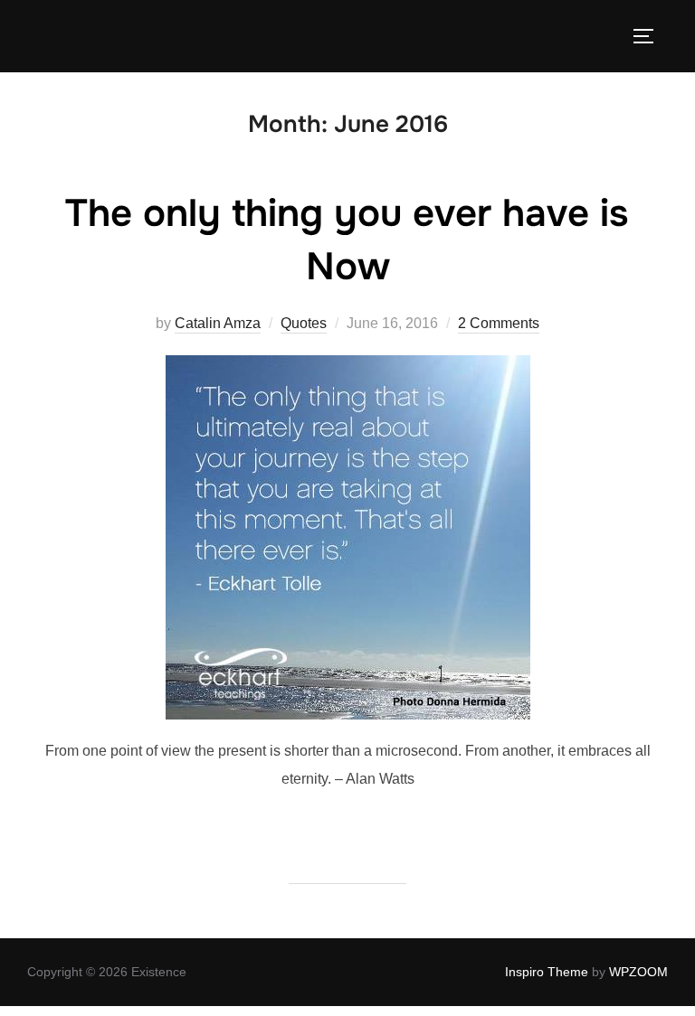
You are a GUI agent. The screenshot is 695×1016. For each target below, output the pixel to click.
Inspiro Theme (546, 971)
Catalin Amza (218, 323)
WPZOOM (638, 971)
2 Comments (498, 323)
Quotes (304, 323)
